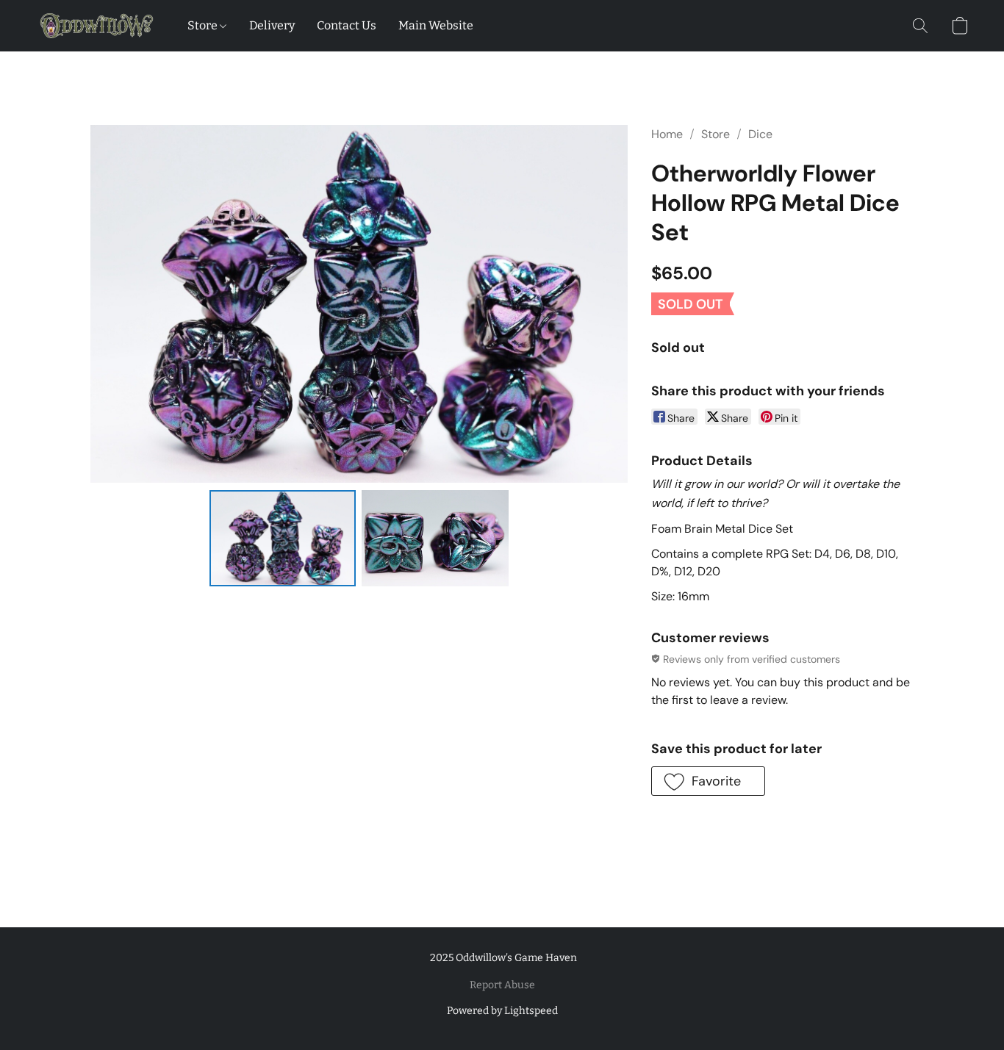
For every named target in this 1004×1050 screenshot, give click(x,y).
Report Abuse (502, 985)
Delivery (272, 25)
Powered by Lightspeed (502, 1010)
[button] (96, 25)
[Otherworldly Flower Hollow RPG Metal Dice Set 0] (282, 538)
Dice (760, 134)
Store (203, 25)
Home (667, 134)
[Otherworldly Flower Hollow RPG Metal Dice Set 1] (435, 538)
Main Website (435, 25)
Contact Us (346, 25)
